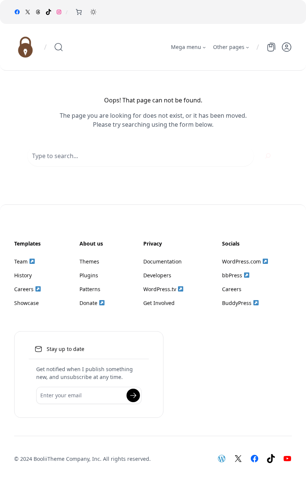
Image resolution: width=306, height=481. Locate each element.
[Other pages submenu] (247, 47)
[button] (93, 12)
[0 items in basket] (78, 11)
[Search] (267, 155)
